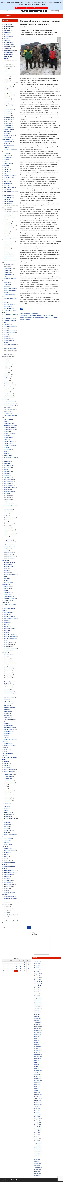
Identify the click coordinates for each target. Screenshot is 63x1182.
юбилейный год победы (10, 914)
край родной (7, 377)
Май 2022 (36, 1064)
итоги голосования (8, 304)
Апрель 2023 (37, 1042)
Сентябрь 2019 (38, 1129)
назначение (7, 475)
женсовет (6, 246)
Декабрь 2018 (37, 1147)
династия (6, 234)
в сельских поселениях (10, 83)
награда (6, 469)
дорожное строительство (10, 238)
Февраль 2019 (38, 1143)
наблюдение (7, 463)
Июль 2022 (37, 1060)
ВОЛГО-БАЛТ (7, 113)
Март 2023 (37, 1044)
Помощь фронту (8, 596)
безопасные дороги (9, 44)
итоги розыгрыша (8, 308)
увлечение (6, 842)
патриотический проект (10, 574)
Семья (5, 737)
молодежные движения (10, 429)
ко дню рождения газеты (10, 350)
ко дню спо (6, 358)
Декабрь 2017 (37, 1171)
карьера (6, 342)
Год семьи (6, 153)
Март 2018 (37, 1165)
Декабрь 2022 (38, 1050)
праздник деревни (8, 616)
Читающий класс (8, 880)
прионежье (6, 626)
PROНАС (6, 28)
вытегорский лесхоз (9, 135)
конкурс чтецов (8, 364)
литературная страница (10, 405)
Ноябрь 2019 (37, 1125)
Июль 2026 (37, 963)
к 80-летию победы (9, 318)
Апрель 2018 (37, 1163)
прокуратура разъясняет (10, 648)
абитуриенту (7, 30)
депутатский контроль (9, 230)
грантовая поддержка (9, 175)
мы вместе (6, 447)
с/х (4, 721)
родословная (7, 711)
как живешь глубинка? (9, 330)
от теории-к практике (9, 542)
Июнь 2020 (37, 1111)
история (6, 292)
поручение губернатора (10, 598)
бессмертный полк (9, 46)
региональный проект (9, 697)
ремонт (7, 803)
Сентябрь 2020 (38, 1104)
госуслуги (6, 167)
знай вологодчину (8, 268)
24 (3, 970)
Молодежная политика (10, 425)
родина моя (7, 705)
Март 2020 (37, 1116)
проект (5, 640)
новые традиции (8, 512)
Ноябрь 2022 (37, 1052)
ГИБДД (5, 143)
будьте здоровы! (8, 56)
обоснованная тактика (9, 518)
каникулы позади (8, 338)
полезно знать (7, 592)
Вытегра (34, 934)
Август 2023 (37, 1034)
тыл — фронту (8, 838)
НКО (5, 501)
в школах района (8, 87)
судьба (6, 810)
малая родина (7, 413)
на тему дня (7, 461)
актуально (6, 32)
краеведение (7, 375)
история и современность (10, 298)
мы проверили (7, 449)
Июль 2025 (37, 988)
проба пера (7, 630)
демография (7, 183)
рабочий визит (7, 687)
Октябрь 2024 (38, 1006)
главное (6, 147)
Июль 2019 (37, 1133)
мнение (6, 421)
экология (6, 888)
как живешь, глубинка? (10, 332)
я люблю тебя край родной (11, 921)
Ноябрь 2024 (37, 1004)
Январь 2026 (37, 976)
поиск (5, 590)
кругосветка (7, 379)
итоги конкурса (8, 306)
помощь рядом (7, 594)
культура (6, 381)
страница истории (8, 797)
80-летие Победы (8, 26)
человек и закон (8, 874)
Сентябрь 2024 (38, 1008)
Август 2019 (37, 1131)
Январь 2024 (37, 1024)
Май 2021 (36, 1088)
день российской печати (10, 213)
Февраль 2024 (38, 1022)
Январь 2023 (37, 1048)
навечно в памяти (8, 465)
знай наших (7, 270)
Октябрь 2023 (38, 1030)
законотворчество (8, 256)
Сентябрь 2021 (38, 1080)
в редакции (7, 81)
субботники (7, 808)
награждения (7, 473)
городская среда (8, 157)
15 (24, 966)
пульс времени (8, 671)
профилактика (7, 660)
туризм (5, 832)
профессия (32, 26)
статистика (7, 793)
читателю (6, 878)
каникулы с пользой (9, 340)
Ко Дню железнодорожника (11, 344)
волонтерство (7, 115)
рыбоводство (7, 715)
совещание (7, 767)
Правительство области (10, 604)
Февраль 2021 (38, 1094)
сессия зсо (6, 749)
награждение (7, 471)
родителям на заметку (10, 707)
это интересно (7, 909)
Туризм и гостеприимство (10, 834)
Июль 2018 (37, 1157)
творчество (7, 816)
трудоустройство (8, 830)
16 (28, 966)
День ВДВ (6, 185)
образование (8, 776)
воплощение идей (8, 117)
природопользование (9, 628)
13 (16, 966)
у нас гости (7, 840)
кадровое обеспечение (10, 326)
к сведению (7, 324)
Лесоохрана (7, 391)
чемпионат (6, 876)
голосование (7, 155)
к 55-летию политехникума (11, 314)
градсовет (6, 169)
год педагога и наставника (10, 149)
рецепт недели (8, 701)
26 (12, 970)
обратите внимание (9, 524)
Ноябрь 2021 (37, 1076)
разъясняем (7, 689)
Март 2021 (37, 1092)
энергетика (6, 906)
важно (5, 89)
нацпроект (6, 489)
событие (6, 763)
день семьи (7, 215)
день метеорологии (9, 201)
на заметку (6, 453)
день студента (7, 222)
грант (5, 173)
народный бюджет (8, 481)
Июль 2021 (37, 1084)
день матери (7, 199)
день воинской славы (9, 187)
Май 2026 (36, 968)
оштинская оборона (9, 552)
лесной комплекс (8, 389)
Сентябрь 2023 (38, 1032)
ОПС (5, 532)
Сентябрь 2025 (38, 984)
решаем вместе (8, 703)
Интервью (6, 284)
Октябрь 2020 (38, 1102)
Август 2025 (37, 986)
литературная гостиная (10, 403)
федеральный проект (9, 850)
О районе (6, 516)
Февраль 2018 (38, 1167)
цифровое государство (10, 872)
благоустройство (8, 52)
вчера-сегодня (7, 125)
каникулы (6, 336)
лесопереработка (8, 393)
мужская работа (8, 443)
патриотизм (7, 572)
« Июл (3, 975)
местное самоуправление (10, 415)
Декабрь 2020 (38, 1098)
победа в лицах (8, 586)
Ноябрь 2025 (37, 980)
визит (5, 103)
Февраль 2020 (38, 1119)
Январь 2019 (37, 1145)
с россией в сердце (9, 719)
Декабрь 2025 (38, 978)
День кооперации (8, 197)
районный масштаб (9, 691)
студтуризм (7, 806)
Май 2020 (36, 1112)
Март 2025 (37, 996)
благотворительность (9, 50)
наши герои (7, 493)
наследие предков (8, 485)
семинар (6, 735)
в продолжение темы (9, 74)
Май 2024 (36, 1016)
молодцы (6, 435)
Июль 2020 (37, 1108)
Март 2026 (37, 971)
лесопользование (8, 395)
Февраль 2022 (38, 1070)
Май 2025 (36, 992)
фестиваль (7, 852)
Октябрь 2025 (38, 982)
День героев (7, 189)
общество (6, 526)
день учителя (7, 224)
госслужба (6, 159)
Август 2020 (37, 1106)
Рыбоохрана (7, 717)
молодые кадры (8, 437)
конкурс (6, 362)
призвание (6, 622)
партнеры (6, 570)
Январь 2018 (37, 1169)
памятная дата (7, 564)
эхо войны (6, 911)
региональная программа (10, 693)
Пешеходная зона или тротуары (29, 313)
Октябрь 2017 (37, 1175)
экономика (6, 890)
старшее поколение (9, 791)
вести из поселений (9, 95)
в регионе (6, 79)
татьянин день (7, 812)
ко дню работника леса (10, 348)
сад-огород (7, 723)
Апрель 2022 (37, 1066)
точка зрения (7, 822)
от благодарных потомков (10, 536)
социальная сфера (9, 771)
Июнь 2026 (37, 966)
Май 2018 (36, 1161)
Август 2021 (37, 1082)
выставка (6, 133)
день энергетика (8, 228)
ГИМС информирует (9, 145)
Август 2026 (37, 961)
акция (5, 34)
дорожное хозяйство (9, 242)
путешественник (8, 675)
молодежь (6, 431)
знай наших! (7, 272)
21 (20, 968)
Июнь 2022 (37, 1062)
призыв (6, 624)
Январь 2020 (37, 1121)
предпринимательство (10, 618)
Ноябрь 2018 (37, 1149)
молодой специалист (9, 433)
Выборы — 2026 (8, 129)
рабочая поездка (8, 685)
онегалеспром (7, 528)
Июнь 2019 (37, 1135)
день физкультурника (9, 226)
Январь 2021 (37, 1096)
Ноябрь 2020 (37, 1100)
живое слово (7, 248)
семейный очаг (8, 733)
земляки (6, 266)
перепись (6, 578)
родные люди (7, 709)
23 (28, 968)
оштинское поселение (9, 556)
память (5, 568)
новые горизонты (8, 509)
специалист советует (9, 782)
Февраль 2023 (38, 1046)
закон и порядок (8, 254)
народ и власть (8, 477)
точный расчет (7, 824)
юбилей (6, 913)
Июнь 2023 (37, 1038)
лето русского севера (9, 401)
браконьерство (8, 54)
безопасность (7, 42)
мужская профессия (9, 441)
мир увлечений (8, 419)
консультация (7, 367)
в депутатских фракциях (10, 60)
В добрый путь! (8, 64)
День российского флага (10, 211)
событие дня (7, 765)
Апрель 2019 (37, 1139)
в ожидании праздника (10, 66)
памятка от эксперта (9, 562)
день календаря (8, 195)
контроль (6, 369)
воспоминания (7, 123)
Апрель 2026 (37, 970)
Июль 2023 (37, 1036)
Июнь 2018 (37, 1159)
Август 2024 (37, 1010)
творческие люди (8, 814)
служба (6, 761)
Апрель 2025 (37, 994)
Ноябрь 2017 (37, 1173)
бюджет (6, 58)
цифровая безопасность (10, 870)
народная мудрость (9, 479)
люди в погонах (8, 411)
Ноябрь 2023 (37, 1028)
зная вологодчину (8, 274)
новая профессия (8, 503)
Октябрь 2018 (38, 1151)
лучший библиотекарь (9, 409)
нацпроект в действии (9, 491)
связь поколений (8, 725)
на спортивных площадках (11, 457)
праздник (6, 614)
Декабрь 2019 (37, 1123)
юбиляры (6, 919)
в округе (6, 69)
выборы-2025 (7, 131)
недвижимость (7, 497)
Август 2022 (37, 1058)
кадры (5, 328)
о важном (6, 514)
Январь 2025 (37, 1000)
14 (20, 966)
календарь (6, 334)
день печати (7, 203)
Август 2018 (37, 1155)
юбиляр (6, 917)
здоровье (6, 258)
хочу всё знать (8, 860)
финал (5, 854)
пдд (5, 576)
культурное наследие (9, 385)
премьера (6, 620)
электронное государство (10, 898)
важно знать (7, 91)
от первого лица (8, 540)
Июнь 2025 (37, 990)
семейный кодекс (8, 731)
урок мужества (8, 848)
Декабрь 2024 (38, 1002)
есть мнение (7, 244)
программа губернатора (10, 636)
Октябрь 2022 (38, 1054)
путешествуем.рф (8, 681)
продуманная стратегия (10, 638)
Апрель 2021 (37, 1090)
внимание (6, 107)
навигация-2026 (8, 467)
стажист (6, 789)
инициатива (7, 282)
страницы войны (8, 799)
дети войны (7, 232)
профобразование (8, 667)
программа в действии (9, 634)
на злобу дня (7, 455)
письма (6, 580)
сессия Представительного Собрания (7, 753)
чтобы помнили (8, 882)
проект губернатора (9, 644)
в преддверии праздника (10, 70)
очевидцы (6, 550)
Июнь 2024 (37, 1014)
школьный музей (8, 886)
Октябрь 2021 (37, 1078)
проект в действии (8, 642)
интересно (6, 286)
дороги (5, 236)
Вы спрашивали (8, 127)
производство (7, 646)
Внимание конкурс (8, 109)
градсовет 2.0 (7, 171)
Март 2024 (37, 1020)
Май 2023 (36, 1040)
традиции (6, 826)
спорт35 (6, 787)
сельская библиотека (9, 727)
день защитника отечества (11, 191)
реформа (6, 699)
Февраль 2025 (38, 998)
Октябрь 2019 (38, 1127)
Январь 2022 (37, 1072)
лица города (7, 407)
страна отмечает (8, 795)
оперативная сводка (9, 530)
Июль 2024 (37, 1012)
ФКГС (5, 858)
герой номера (7, 141)
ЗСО (5, 276)
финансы (6, 856)
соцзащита (8, 778)
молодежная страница (10, 427)
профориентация (8, 669)
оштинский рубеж (8, 554)
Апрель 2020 (37, 1114)
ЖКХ (22, 308)
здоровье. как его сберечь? (11, 260)
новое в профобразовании (11, 505)
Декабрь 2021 (37, 1074)
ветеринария (7, 99)
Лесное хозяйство (8, 387)
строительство (8, 801)
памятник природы (9, 566)
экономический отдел (9, 896)
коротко (6, 373)
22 (24, 968)
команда (6, 360)
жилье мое (6, 250)
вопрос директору (8, 119)
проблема (6, 632)
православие (7, 612)
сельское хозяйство (9, 729)
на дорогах (6, 451)
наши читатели (8, 495)
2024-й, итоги (7, 24)
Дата (5, 179)
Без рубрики (7, 40)
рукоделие (6, 713)
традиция (6, 828)
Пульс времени (8, 673)
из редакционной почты (10, 278)
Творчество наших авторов (11, 818)
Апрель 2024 (37, 1018)
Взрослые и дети (8, 101)
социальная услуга (9, 780)
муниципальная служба (10, 445)
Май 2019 (36, 1137)
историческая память (9, 288)
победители (7, 588)
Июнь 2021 (37, 1086)
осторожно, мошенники (10, 534)
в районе (6, 77)
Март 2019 (37, 1141)
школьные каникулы (9, 884)
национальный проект (9, 487)
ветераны (6, 97)
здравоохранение (8, 264)
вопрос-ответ (7, 121)
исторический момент (9, 290)
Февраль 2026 (38, 974)
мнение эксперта (8, 423)
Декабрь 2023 (38, 1026)
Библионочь (7, 48)
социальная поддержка (10, 769)
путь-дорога (7, 683)
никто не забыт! (8, 499)
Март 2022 (37, 1068)
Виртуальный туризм (9, 105)
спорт (5, 784)
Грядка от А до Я (8, 177)
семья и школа (8, 743)
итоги (5, 302)
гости (5, 161)
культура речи (7, 383)
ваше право (7, 93)
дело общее (7, 181)
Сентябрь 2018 (38, 1153)
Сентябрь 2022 (38, 1056)
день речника (7, 209)
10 (3, 966)
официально (7, 548)
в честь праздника (8, 85)
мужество (6, 439)
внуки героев (7, 111)
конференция (7, 371)
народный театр (8, 483)
